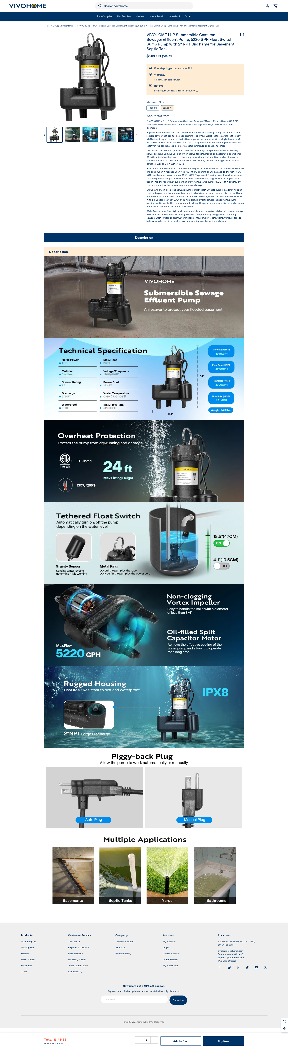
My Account (169, 941)
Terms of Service (124, 941)
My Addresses (170, 965)
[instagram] (229, 967)
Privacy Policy (123, 953)
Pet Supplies (27, 947)
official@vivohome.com (230, 950)
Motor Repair (28, 959)
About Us (120, 947)
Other (24, 971)
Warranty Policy (77, 959)
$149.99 (153, 56)
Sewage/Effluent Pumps (64, 25)
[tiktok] (247, 967)
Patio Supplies (28, 941)
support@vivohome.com (231, 957)
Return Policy (75, 953)
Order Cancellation (78, 965)
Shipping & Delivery (78, 947)
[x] (266, 967)
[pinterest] (238, 967)
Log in (166, 947)
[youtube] (256, 967)
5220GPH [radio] (167, 108)
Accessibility (75, 971)
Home (46, 25)
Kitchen (25, 953)
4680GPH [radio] (153, 108)
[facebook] (220, 967)
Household (26, 965)
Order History (170, 959)
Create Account (171, 953)
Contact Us (74, 941)
